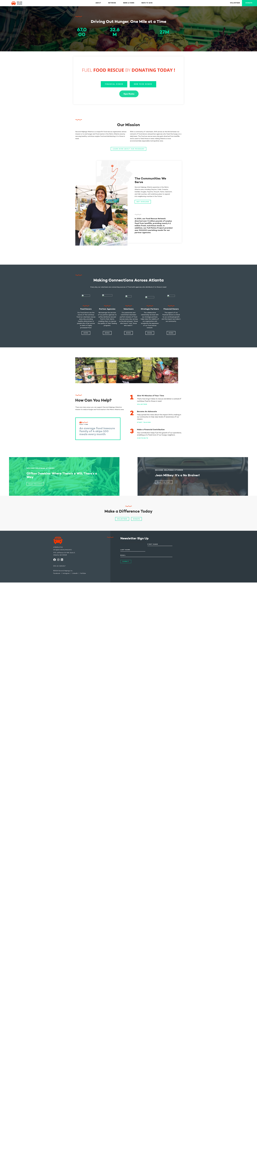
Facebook (56, 573)
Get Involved (143, 202)
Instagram (66, 573)
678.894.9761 (58, 547)
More (86, 333)
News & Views (128, 3)
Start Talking (144, 422)
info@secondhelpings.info (62, 550)
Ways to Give (146, 3)
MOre (171, 333)
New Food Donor (143, 84)
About (98, 3)
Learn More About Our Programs (128, 149)
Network (112, 3)
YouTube (83, 573)
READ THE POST (35, 484)
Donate (249, 3)
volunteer (142, 404)
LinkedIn (75, 573)
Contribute (142, 438)
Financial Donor (114, 84)
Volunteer (122, 519)
